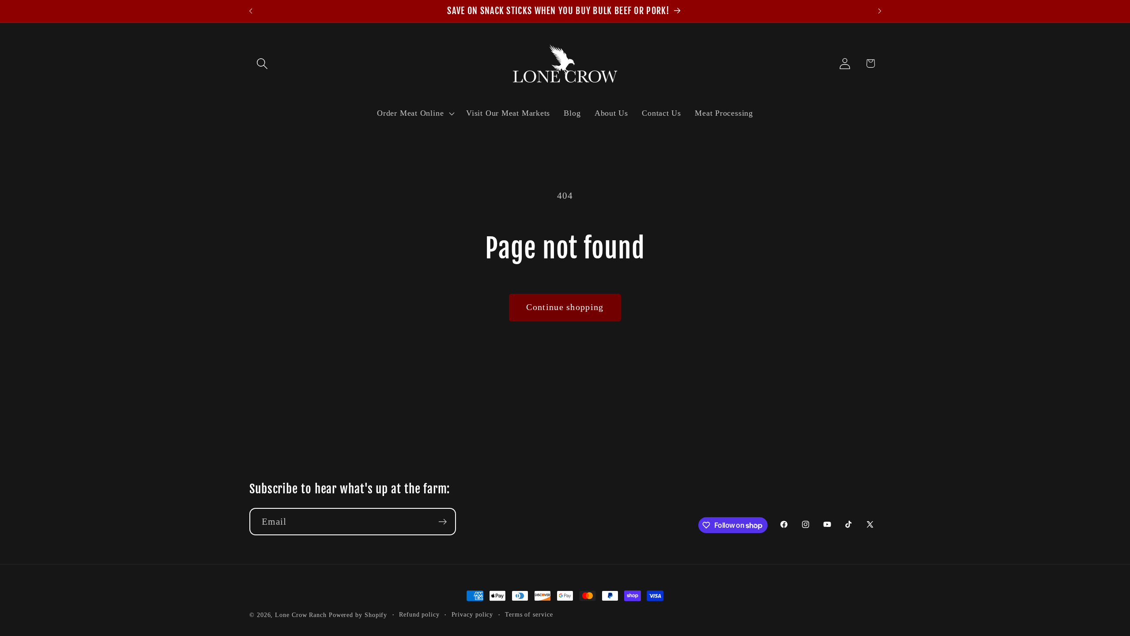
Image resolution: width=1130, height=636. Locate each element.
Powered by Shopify (358, 614)
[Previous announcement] (250, 11)
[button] (262, 63)
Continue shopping (564, 307)
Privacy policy (472, 614)
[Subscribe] (442, 522)
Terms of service (529, 614)
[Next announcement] (879, 11)
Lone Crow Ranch (301, 614)
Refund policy (419, 614)
